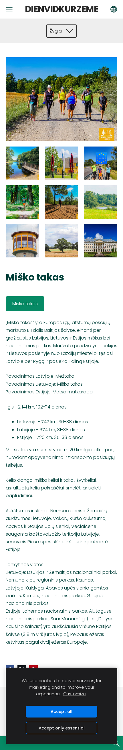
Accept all (61, 711)
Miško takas (25, 303)
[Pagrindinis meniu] (9, 9)
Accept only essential (62, 728)
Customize (74, 694)
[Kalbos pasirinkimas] (114, 9)
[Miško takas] (22, 163)
